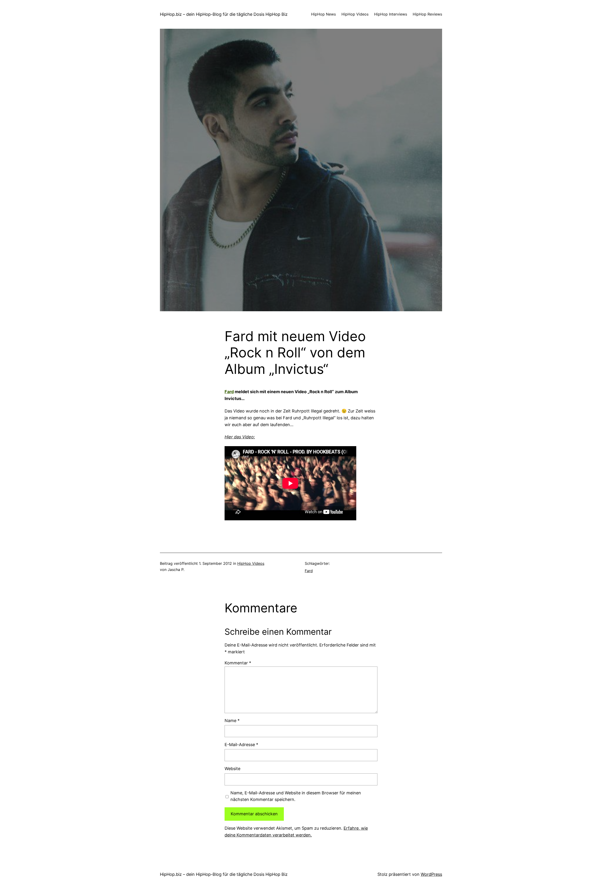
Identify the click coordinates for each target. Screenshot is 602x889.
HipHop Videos (250, 563)
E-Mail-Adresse (241, 744)
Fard (229, 391)
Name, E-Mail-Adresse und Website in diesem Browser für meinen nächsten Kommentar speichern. (295, 796)
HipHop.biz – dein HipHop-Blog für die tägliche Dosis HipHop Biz (224, 14)
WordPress (431, 874)
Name (232, 720)
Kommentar (238, 662)
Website (232, 768)
